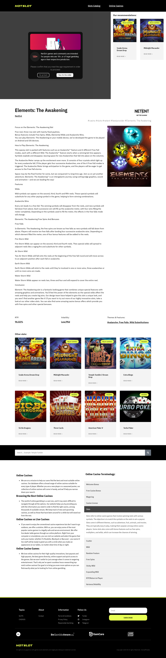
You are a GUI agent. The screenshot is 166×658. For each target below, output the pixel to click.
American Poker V (95, 428)
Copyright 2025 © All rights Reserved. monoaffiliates (133, 650)
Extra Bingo (128, 375)
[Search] (148, 453)
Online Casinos (116, 5)
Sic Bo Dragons (25, 428)
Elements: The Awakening (41, 110)
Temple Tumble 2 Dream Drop (98, 376)
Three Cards (58, 428)
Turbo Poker (128, 428)
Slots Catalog (94, 5)
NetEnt (18, 116)
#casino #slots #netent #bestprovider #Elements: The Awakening (119, 120)
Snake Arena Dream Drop (122, 49)
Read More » (121, 56)
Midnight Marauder (151, 48)
